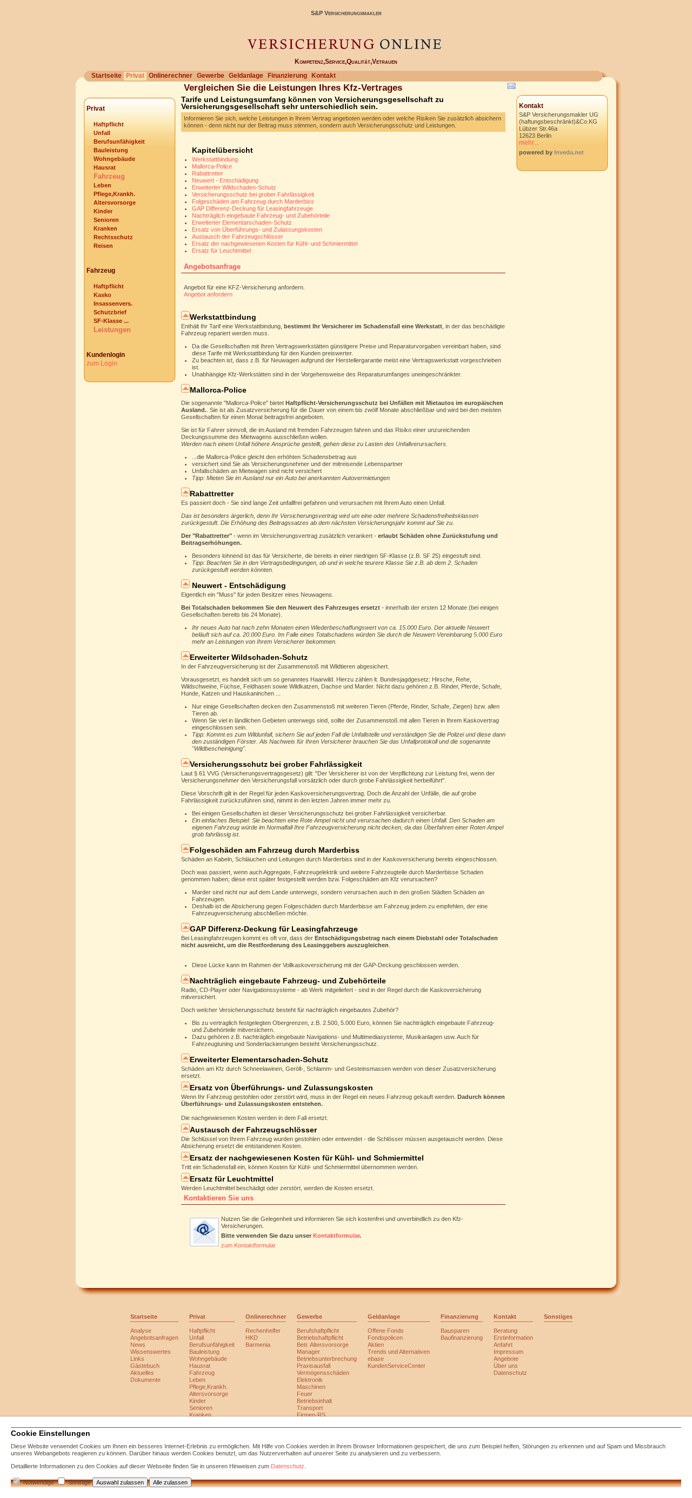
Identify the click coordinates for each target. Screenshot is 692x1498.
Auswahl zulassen (120, 1482)
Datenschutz (510, 1372)
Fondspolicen (385, 1337)
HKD (251, 1337)
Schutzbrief (110, 312)
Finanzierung (287, 75)
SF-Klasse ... (111, 321)
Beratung (505, 1330)
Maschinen (311, 1387)
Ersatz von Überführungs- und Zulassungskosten (257, 229)
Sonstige (79, 1482)
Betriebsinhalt (314, 1401)
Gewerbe (210, 75)
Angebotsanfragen (154, 1337)
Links (137, 1358)
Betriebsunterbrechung (327, 1358)
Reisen (103, 245)
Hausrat (105, 167)
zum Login (101, 363)
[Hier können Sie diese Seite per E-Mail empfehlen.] (510, 88)
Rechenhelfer (263, 1330)
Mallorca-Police (212, 166)
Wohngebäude (114, 159)
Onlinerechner (170, 75)
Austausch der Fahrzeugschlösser (237, 236)
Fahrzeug (109, 176)
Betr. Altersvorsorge (323, 1344)
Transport (310, 1408)
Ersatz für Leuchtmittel (221, 250)
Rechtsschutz (113, 237)
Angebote (506, 1358)
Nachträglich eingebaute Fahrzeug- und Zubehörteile (261, 215)
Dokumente (145, 1379)
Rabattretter (207, 173)
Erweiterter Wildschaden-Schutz (234, 187)
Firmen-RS (311, 1415)
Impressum (508, 1351)
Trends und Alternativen (399, 1351)
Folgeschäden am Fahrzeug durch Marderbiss (253, 201)
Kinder (103, 211)
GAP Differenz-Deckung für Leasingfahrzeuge (252, 208)
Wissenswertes (150, 1351)
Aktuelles (142, 1372)
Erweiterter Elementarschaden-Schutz (242, 222)
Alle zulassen (170, 1482)
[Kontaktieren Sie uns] (204, 1244)
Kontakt (323, 75)
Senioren (106, 220)
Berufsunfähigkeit (119, 141)
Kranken (105, 228)
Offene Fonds (386, 1330)
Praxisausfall (313, 1365)
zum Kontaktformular (248, 1245)
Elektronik (310, 1379)
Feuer (304, 1394)
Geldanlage (246, 75)
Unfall (102, 133)
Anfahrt (503, 1344)
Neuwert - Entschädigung (225, 180)
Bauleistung (111, 150)
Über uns (506, 1365)
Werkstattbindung (215, 159)
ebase (376, 1358)
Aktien (376, 1344)
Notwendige (38, 1482)
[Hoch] (185, 317)
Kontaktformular (336, 1235)
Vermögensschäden (323, 1372)
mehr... (528, 142)
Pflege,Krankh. (114, 194)
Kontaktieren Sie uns (219, 1198)
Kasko (102, 295)
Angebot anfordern (208, 294)
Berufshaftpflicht (318, 1330)
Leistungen (112, 330)
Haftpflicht (109, 124)
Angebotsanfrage (212, 266)
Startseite (106, 75)
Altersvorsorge (115, 202)
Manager (308, 1351)
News (137, 1344)
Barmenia (257, 1344)
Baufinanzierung (462, 1337)
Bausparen (455, 1330)
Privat (135, 75)
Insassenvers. (113, 303)
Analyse (140, 1330)
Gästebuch (144, 1365)
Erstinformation (513, 1337)
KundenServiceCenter (396, 1365)
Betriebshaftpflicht (320, 1337)
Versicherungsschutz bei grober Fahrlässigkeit (253, 194)
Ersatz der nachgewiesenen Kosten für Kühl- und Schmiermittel (274, 243)
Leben (102, 185)
